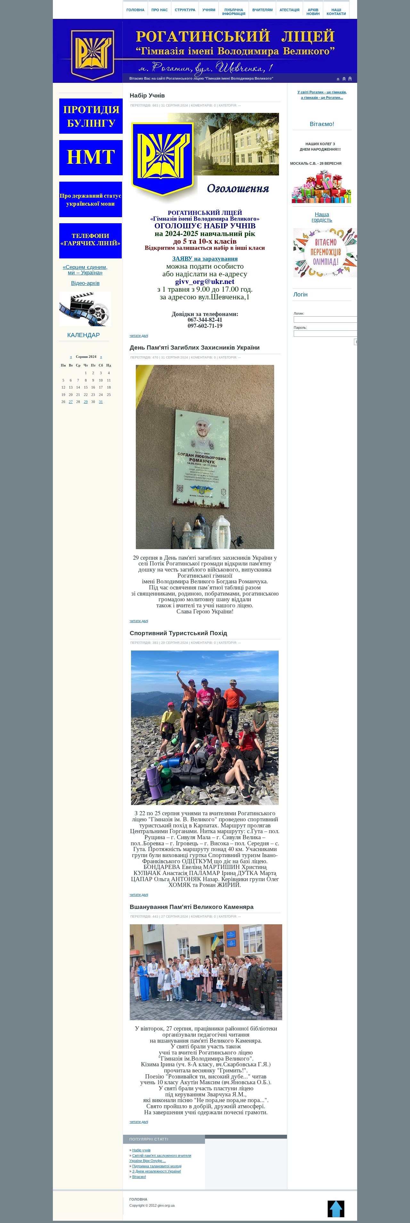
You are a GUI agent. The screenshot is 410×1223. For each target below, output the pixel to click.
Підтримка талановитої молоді (156, 1166)
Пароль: (300, 327)
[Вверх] (339, 1216)
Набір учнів (141, 1150)
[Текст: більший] (350, 78)
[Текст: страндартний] (344, 78)
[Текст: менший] (338, 78)
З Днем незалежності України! (156, 1171)
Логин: (299, 313)
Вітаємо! (139, 1177)
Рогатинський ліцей (87, 7)
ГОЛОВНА (138, 1199)
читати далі (139, 335)
